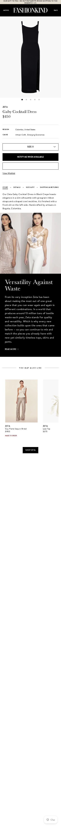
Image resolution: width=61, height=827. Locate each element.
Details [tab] (17, 187)
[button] (22, 99)
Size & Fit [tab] (30, 187)
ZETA (5, 106)
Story (5, 187)
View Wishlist (9, 173)
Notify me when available (30, 157)
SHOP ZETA (30, 450)
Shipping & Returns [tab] (49, 187)
